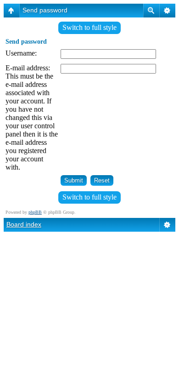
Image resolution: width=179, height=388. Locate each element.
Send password (44, 10)
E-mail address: (28, 68)
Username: (21, 53)
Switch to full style (89, 27)
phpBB (35, 212)
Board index (23, 224)
